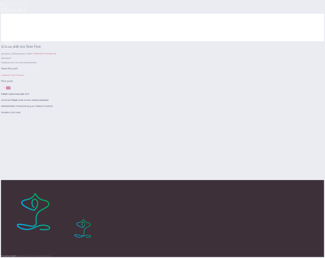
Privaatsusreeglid (8, 256)
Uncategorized (50, 53)
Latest (8, 87)
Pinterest (20, 75)
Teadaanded (38, 53)
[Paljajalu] (50, 244)
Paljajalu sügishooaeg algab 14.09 (15, 94)
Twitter (13, 75)
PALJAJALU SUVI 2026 (10, 112)
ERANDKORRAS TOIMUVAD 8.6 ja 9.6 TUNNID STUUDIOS (27, 106)
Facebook (5, 75)
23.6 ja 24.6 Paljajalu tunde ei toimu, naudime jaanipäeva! (24, 100)
